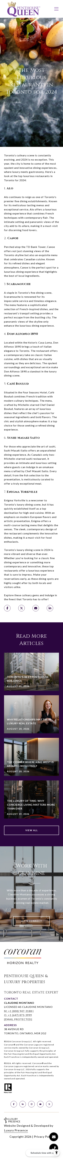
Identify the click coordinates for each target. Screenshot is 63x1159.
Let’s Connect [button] (31, 921)
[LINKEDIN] (22, 1104)
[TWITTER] (49, 1104)
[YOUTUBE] (40, 1104)
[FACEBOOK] (13, 1104)
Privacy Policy (44, 1136)
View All (31, 830)
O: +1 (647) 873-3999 (18, 1015)
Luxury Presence (16, 1130)
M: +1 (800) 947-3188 (18, 1010)
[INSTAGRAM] (31, 1104)
